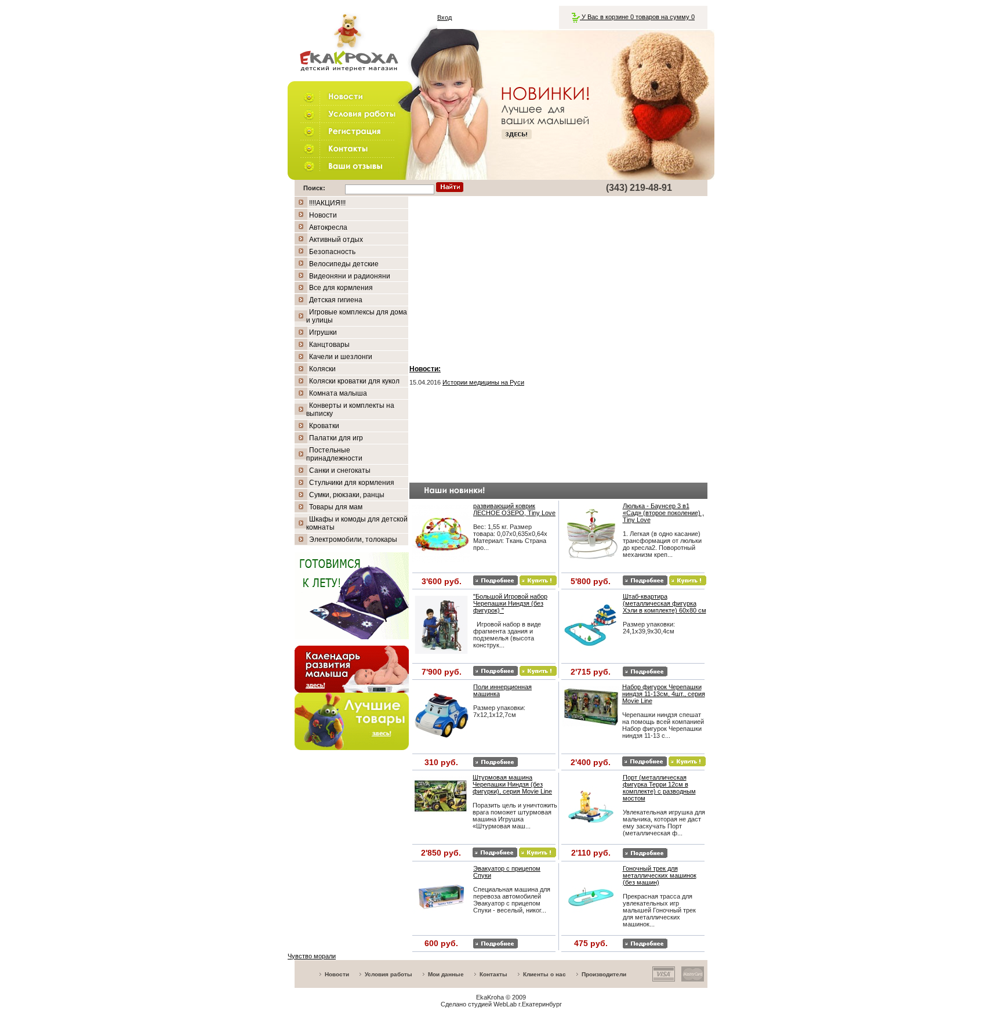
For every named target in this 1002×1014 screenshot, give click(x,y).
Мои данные (446, 974)
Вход (444, 17)
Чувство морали (312, 956)
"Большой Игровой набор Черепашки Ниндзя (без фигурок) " (510, 603)
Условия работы (388, 974)
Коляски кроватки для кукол (354, 381)
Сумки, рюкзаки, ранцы (346, 495)
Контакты (493, 974)
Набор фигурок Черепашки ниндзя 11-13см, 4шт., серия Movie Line (663, 693)
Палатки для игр (336, 438)
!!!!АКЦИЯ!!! (327, 203)
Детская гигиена (335, 300)
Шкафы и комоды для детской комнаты (357, 523)
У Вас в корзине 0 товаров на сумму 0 (637, 16)
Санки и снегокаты (340, 470)
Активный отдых (336, 240)
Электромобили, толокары (353, 539)
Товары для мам (335, 507)
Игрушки (323, 332)
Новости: (425, 369)
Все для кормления (341, 288)
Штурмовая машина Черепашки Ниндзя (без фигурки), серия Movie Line (512, 784)
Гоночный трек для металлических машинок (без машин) (659, 875)
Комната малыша (338, 393)
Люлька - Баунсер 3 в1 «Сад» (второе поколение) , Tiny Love (663, 512)
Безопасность (332, 252)
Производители (604, 974)
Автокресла (328, 227)
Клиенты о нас (544, 974)
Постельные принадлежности (334, 454)
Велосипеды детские (344, 264)
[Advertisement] (558, 278)
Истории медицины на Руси (483, 382)
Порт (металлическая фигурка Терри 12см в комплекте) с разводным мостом (659, 788)
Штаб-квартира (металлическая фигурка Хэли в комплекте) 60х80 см (664, 603)
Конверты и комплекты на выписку (350, 409)
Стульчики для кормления (351, 483)
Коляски (322, 369)
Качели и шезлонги (340, 357)
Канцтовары (329, 345)
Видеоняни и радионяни (349, 276)
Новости (323, 215)
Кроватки (324, 426)
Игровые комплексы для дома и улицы (356, 316)
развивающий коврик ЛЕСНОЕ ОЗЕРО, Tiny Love (514, 509)
